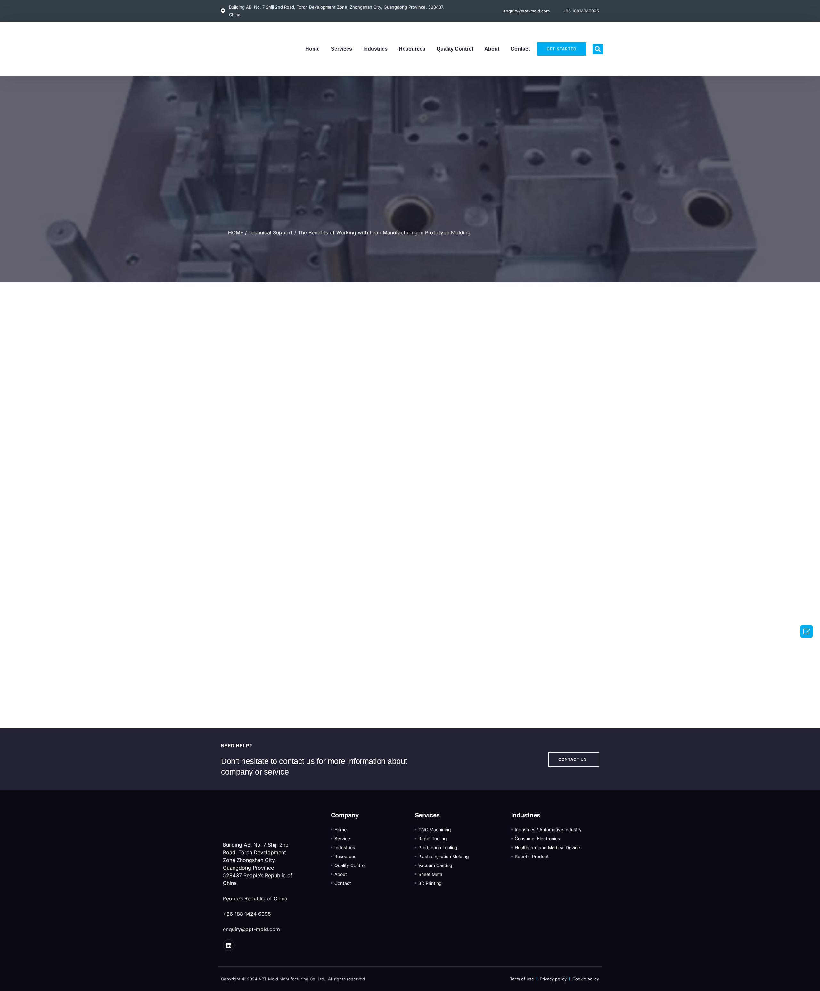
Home (312, 49)
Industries (375, 49)
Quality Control (455, 49)
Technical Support (271, 232)
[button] (598, 49)
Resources (412, 49)
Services (341, 49)
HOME (235, 232)
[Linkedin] (228, 945)
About (491, 49)
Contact (520, 49)
